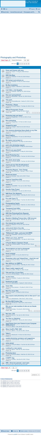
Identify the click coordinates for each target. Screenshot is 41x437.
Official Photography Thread (14, 109)
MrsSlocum (14, 302)
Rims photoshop (11, 120)
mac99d (14, 278)
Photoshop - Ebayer (12, 105)
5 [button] (26, 64)
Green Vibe (9, 286)
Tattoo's (8, 333)
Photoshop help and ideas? (14, 115)
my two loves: (10, 276)
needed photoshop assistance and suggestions (20, 338)
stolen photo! (10, 343)
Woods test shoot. (11, 174)
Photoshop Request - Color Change (16, 169)
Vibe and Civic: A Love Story (14, 272)
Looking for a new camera (14, 348)
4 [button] (24, 64)
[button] (29, 64)
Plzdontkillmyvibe (16, 101)
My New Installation (12, 85)
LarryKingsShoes (16, 239)
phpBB (15, 434)
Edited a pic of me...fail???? (14, 238)
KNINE (13, 254)
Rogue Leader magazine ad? (14, 268)
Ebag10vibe (15, 117)
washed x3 (9, 184)
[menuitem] (5, 9)
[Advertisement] (20, 34)
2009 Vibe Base (10, 75)
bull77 (13, 292)
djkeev (13, 326)
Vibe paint (9, 100)
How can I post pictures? (13, 95)
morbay (14, 309)
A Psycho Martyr (16, 106)
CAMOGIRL (15, 320)
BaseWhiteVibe (15, 171)
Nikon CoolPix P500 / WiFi (14, 329)
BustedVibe (14, 96)
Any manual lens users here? (15, 223)
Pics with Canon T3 (12, 198)
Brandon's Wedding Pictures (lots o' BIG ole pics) (21, 218)
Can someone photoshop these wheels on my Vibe (21, 130)
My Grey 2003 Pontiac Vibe (14, 301)
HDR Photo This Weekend (13, 193)
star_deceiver (15, 287)
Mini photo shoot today (13, 160)
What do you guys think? (13, 150)
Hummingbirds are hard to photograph (18, 248)
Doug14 (14, 126)
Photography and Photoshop (13, 57)
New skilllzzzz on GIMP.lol (14, 263)
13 (37, 112)
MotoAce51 (14, 334)
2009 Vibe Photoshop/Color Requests (17, 213)
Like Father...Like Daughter (14, 90)
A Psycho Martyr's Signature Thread (17, 243)
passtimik (14, 229)
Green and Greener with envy (15, 70)
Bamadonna (15, 136)
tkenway (14, 176)
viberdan (14, 76)
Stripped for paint (11, 125)
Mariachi (14, 209)
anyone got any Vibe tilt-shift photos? (17, 165)
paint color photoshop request (15, 145)
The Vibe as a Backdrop (13, 318)
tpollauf (13, 111)
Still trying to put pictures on (14, 80)
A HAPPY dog (10, 358)
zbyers (13, 71)
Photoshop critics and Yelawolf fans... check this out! (22, 258)
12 (34, 112)
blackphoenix (15, 298)
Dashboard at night (11, 281)
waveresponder (16, 339)
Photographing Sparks (13, 203)
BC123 (13, 315)
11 (32, 112)
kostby (13, 166)
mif (12, 364)
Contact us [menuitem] (15, 431)
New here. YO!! (10, 313)
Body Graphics (10, 135)
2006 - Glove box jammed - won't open (17, 363)
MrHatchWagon (16, 273)
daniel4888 (14, 185)
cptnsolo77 (14, 131)
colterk (13, 269)
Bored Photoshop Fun (12, 155)
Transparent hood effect (13, 208)
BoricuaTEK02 (15, 146)
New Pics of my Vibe (12, 291)
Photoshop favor (11, 353)
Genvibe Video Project (13, 189)
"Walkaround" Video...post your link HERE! (19, 233)
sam (13, 250)
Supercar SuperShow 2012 (14, 179)
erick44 (14, 214)
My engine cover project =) (14, 140)
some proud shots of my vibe (15, 228)
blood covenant (10, 253)
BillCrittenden (15, 283)
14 (39, 112)
